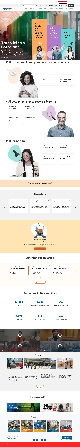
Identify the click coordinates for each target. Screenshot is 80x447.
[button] (20, 335)
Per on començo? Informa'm (38, 183)
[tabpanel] (18, 206)
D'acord (60, 1)
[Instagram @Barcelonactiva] (61, 5)
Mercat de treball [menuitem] (59, 8)
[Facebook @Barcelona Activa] (65, 5)
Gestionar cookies (63, 3)
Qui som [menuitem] (25, 8)
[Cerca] (36, 5)
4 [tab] (41, 385)
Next (74, 407)
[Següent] (75, 207)
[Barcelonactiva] (7, 9)
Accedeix (71, 5)
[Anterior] (4, 207)
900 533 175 (67, 437)
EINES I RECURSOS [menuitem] (69, 8)
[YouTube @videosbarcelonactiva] (66, 5)
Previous (5, 407)
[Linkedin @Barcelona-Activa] (60, 5)
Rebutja (65, 1)
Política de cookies (31, 1)
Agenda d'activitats (40, 282)
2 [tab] (38, 385)
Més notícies (40, 387)
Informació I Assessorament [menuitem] (35, 8)
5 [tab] (43, 385)
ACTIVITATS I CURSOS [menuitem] (48, 8)
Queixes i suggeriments (69, 444)
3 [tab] (40, 385)
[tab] (40, 277)
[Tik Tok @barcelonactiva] (63, 5)
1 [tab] (36, 385)
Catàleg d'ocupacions (40, 248)
